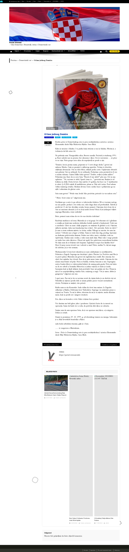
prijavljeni (57, 536)
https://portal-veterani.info (69, 355)
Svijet (34, 1)
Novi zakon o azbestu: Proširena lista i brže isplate (79, 519)
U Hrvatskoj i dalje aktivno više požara (103, 519)
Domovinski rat (47, 1)
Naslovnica (117, 550)
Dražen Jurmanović (61, 397)
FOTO (62, 1)
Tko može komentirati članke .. (105, 550)
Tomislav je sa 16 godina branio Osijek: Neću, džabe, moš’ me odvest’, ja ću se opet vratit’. (111, 345)
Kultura (57, 137)
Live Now (114, 51)
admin (61, 352)
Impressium (92, 550)
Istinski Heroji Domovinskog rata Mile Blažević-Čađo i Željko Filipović (55, 394)
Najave (39, 1)
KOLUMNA (55, 1)
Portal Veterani (15, 42)
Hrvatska (29, 1)
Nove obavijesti (66, 137)
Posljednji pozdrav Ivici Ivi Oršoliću (53, 345)
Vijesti (23, 1)
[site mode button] (102, 52)
